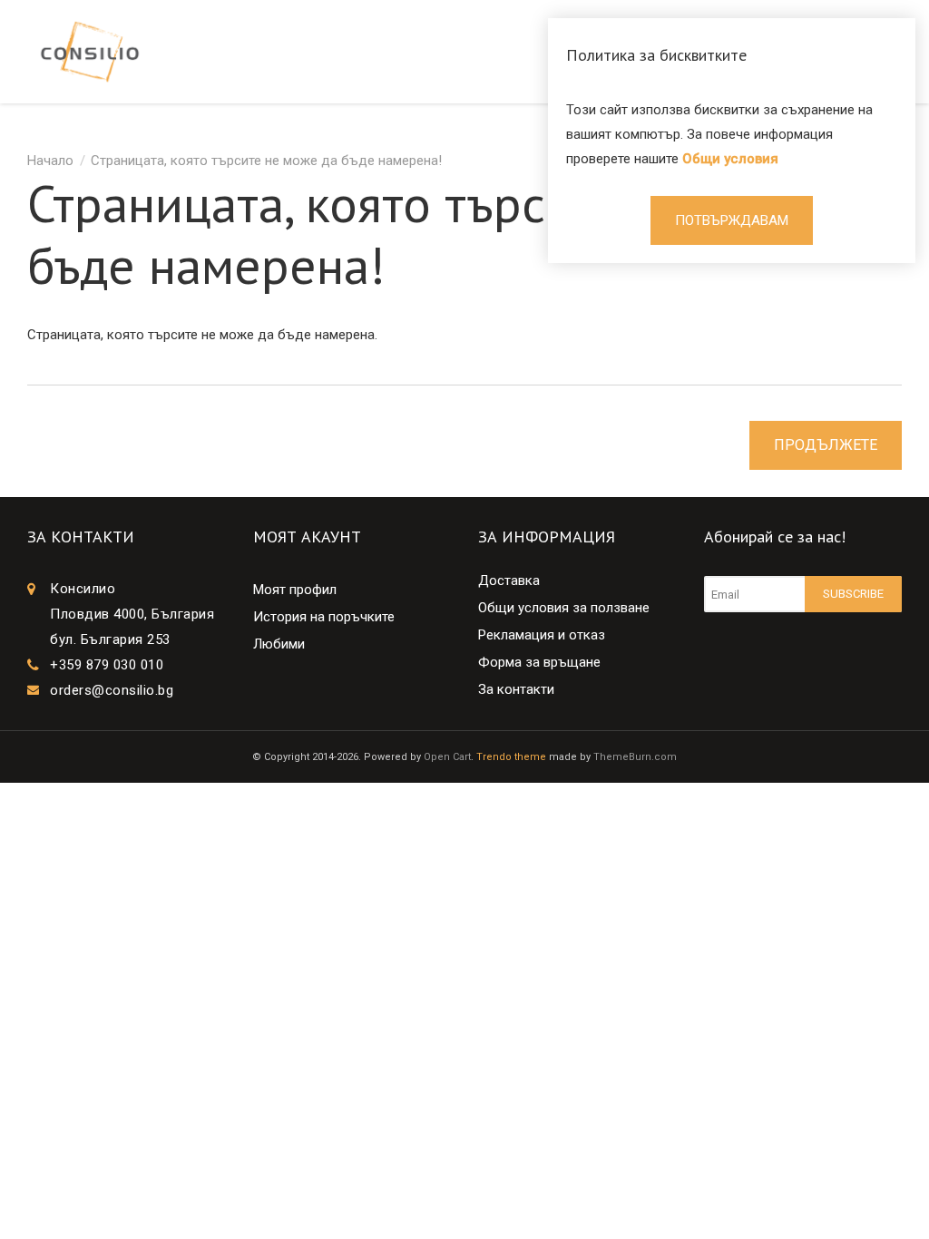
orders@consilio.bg (111, 690)
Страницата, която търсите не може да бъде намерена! (266, 160)
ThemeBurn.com (635, 757)
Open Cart (447, 757)
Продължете (825, 445)
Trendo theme (511, 757)
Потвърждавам (731, 220)
